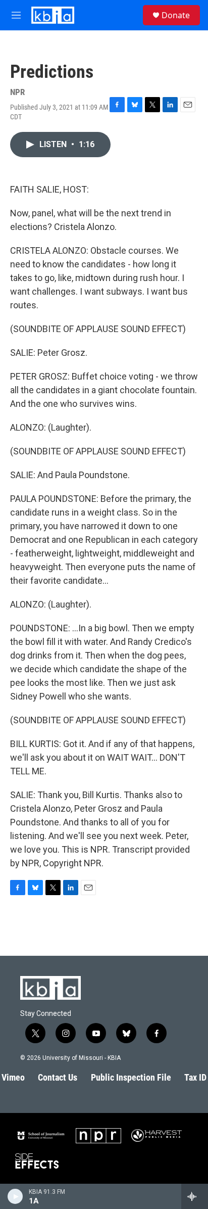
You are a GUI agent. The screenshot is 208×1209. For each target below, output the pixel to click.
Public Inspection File (131, 1077)
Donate (176, 15)
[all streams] (194, 1196)
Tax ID (195, 1077)
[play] (15, 1196)
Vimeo (13, 1077)
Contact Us (57, 1077)
